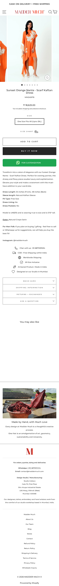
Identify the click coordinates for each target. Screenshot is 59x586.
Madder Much (29, 514)
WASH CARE (29, 281)
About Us (29, 519)
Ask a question (29, 301)
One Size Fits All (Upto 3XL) (29, 121)
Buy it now (29, 151)
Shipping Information (29, 287)
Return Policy (29, 548)
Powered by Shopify (29, 583)
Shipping (25, 109)
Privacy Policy (29, 563)
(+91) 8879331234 (34, 468)
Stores (29, 534)
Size (29, 116)
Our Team (30, 524)
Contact (29, 539)
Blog (29, 529)
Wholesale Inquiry (29, 568)
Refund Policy (29, 543)
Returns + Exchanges (29, 294)
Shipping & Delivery (30, 553)
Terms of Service (29, 558)
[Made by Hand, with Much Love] (29, 403)
